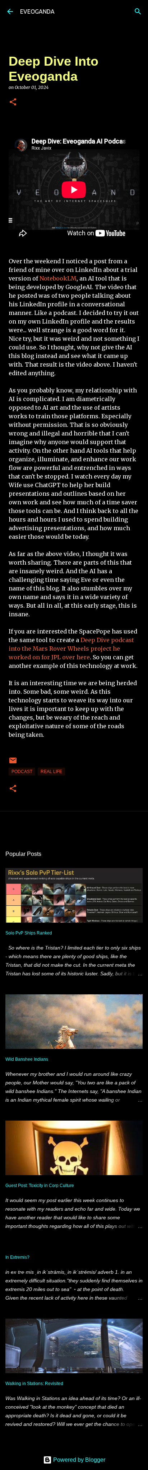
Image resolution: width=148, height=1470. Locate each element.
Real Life (51, 771)
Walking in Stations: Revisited (34, 1383)
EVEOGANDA (37, 11)
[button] (13, 102)
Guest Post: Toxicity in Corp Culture (39, 1185)
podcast (21, 771)
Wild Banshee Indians (26, 1059)
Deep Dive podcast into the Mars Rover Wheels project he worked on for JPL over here (71, 648)
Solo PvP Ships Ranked (28, 933)
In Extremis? (17, 1257)
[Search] (138, 11)
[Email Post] (13, 763)
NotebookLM (58, 278)
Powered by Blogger (78, 1460)
